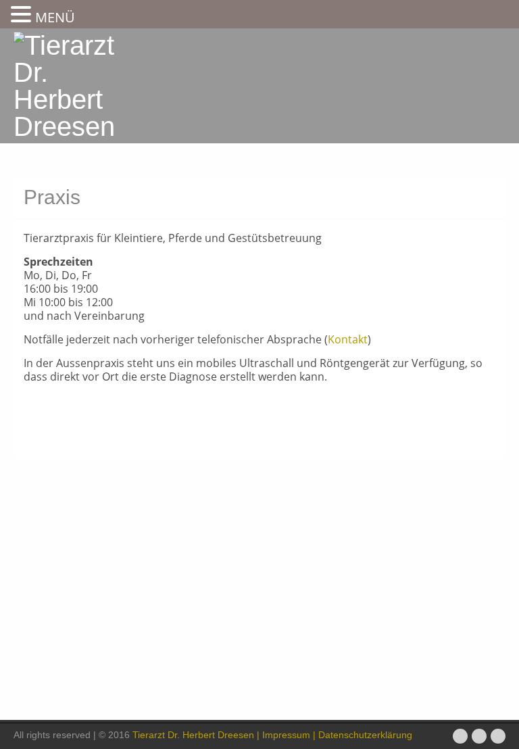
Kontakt (348, 339)
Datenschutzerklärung (364, 734)
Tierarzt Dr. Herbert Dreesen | (196, 734)
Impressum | (289, 734)
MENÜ (55, 17)
